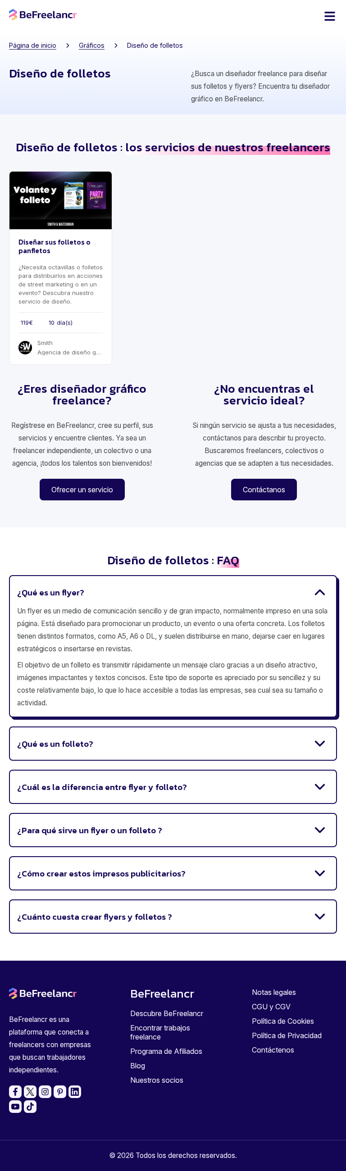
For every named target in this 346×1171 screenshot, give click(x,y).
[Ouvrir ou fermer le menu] (330, 16)
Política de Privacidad (287, 1035)
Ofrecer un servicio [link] (82, 489)
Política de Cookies (283, 1021)
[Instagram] (45, 1092)
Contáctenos (273, 1049)
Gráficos (92, 45)
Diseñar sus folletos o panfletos (54, 246)
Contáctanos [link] (264, 489)
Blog (137, 1065)
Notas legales (274, 992)
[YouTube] (15, 1107)
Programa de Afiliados (166, 1051)
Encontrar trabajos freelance (160, 1032)
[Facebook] (15, 1092)
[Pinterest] (60, 1092)
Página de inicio (32, 45)
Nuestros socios (156, 1080)
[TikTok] (30, 1107)
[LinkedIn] (75, 1092)
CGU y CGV (271, 1006)
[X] (30, 1092)
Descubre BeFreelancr (166, 1013)
